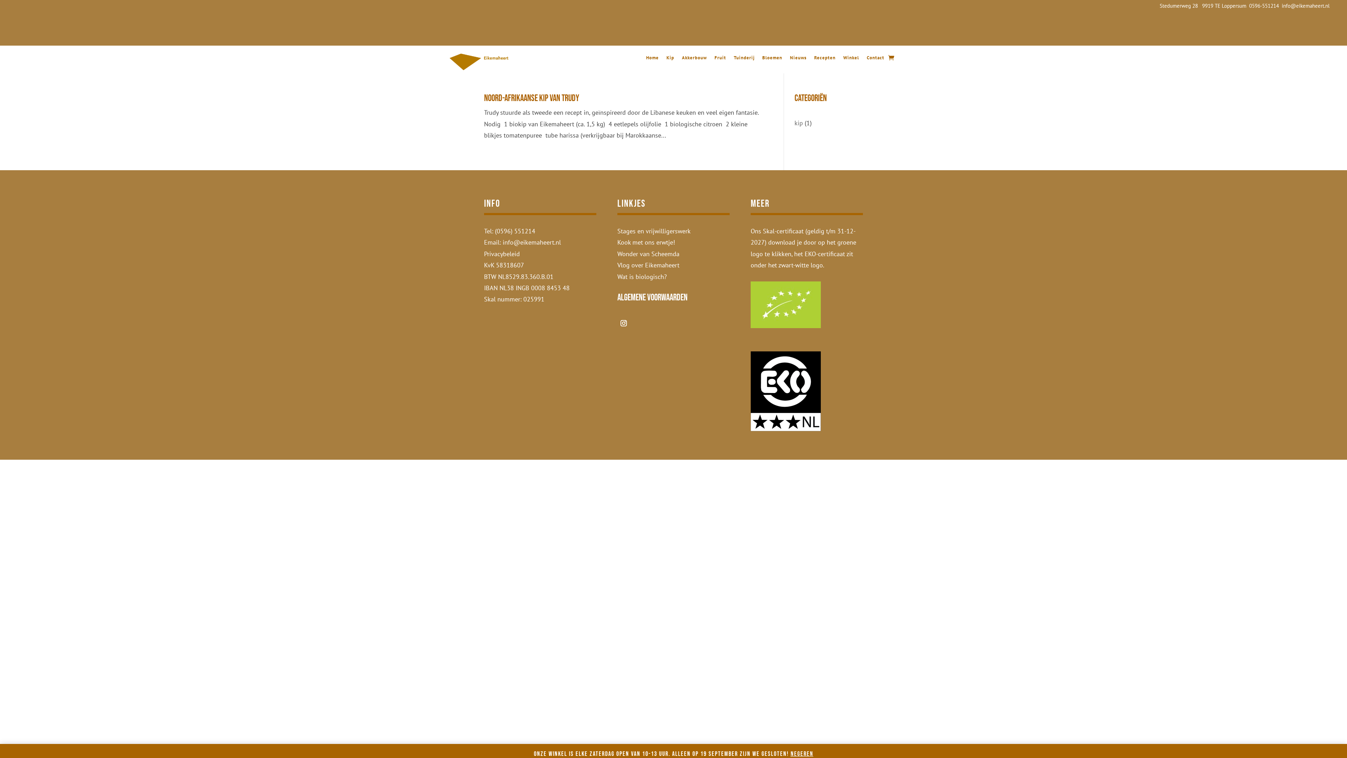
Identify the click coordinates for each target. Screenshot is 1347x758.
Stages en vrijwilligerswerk (654, 231)
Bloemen (772, 58)
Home (652, 58)
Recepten (825, 58)
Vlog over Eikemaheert (648, 265)
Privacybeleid (502, 254)
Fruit (720, 58)
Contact (875, 58)
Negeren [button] (802, 754)
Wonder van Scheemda (648, 254)
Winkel (851, 58)
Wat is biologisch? (642, 277)
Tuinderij (744, 58)
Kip (670, 58)
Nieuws (798, 58)
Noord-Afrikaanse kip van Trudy (531, 98)
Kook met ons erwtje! (646, 242)
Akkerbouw (694, 58)
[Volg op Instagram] (623, 323)
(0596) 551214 (515, 231)
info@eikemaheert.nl (532, 242)
